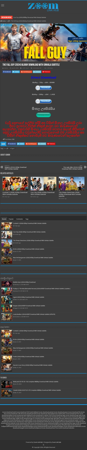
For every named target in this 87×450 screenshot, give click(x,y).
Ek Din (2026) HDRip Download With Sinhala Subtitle (28, 249)
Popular (11, 219)
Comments (19, 219)
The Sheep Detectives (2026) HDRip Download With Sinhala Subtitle (70, 194)
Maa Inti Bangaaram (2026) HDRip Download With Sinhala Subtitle (33, 257)
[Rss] (43, 445)
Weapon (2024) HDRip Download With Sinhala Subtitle (15, 167)
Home (4, 21)
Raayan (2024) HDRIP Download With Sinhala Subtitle (29, 306)
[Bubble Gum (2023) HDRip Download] (6, 283)
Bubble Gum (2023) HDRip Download (24, 282)
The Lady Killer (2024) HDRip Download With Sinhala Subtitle (72, 167)
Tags (26, 219)
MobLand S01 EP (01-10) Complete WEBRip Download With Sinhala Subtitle (35, 381)
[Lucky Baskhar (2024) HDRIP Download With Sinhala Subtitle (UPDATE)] (6, 317)
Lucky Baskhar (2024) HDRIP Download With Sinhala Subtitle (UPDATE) (34, 314)
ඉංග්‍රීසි (8, 21)
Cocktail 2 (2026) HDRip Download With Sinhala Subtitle (15, 193)
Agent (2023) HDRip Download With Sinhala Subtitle (28, 297)
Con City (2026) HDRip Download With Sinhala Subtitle (29, 17)
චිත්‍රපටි (27, 68)
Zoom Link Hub (38, 442)
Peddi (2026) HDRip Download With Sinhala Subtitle (28, 356)
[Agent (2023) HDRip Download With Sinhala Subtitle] (6, 299)
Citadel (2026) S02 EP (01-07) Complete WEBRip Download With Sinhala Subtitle (37, 390)
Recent (4, 219)
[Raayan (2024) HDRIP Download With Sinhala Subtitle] (6, 308)
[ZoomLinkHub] (43, 6)
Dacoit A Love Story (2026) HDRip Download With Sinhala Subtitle (32, 365)
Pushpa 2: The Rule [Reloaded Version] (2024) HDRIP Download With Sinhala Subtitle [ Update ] (41, 288)
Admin (6, 68)
